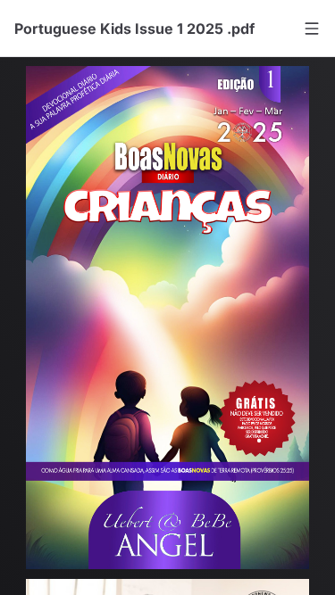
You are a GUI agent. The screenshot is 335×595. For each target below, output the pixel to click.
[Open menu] (311, 28)
